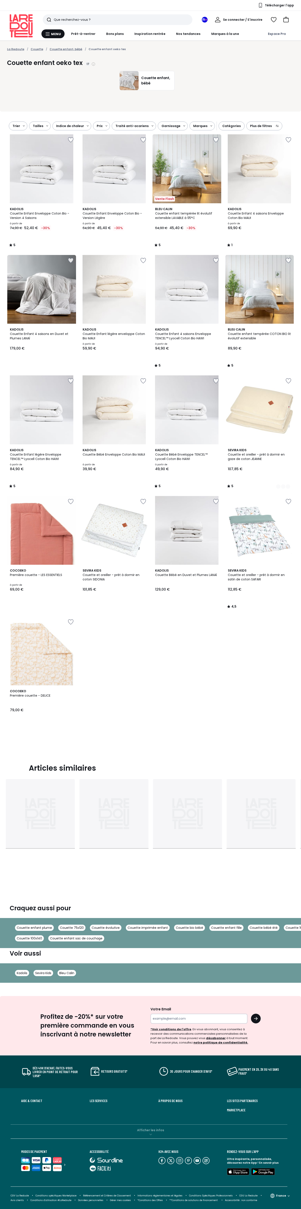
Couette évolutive (106, 928)
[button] (286, 19)
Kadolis (22, 973)
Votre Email (160, 1009)
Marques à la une (225, 34)
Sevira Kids (43, 973)
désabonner (216, 1038)
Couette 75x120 (72, 928)
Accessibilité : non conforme (241, 1200)
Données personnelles (90, 1200)
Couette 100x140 (29, 938)
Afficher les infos (150, 1130)
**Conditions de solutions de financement (193, 1200)
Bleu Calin (66, 973)
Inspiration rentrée (149, 34)
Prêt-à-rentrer (83, 34)
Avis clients (17, 1200)
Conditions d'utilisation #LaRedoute (50, 1200)
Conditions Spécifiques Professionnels (211, 1195)
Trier (16, 126)
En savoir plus (269, 1163)
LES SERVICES (98, 1101)
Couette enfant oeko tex (107, 49)
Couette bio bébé (189, 928)
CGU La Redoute (248, 1195)
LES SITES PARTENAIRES (242, 1101)
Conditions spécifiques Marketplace (55, 1195)
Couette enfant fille (226, 928)
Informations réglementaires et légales (159, 1195)
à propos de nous (170, 1101)
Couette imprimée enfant (148, 928)
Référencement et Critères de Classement (107, 1195)
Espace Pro (277, 34)
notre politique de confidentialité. (220, 1042)
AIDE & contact (31, 1101)
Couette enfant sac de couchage (76, 938)
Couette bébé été (264, 928)
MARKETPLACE (236, 1110)
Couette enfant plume (34, 928)
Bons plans (115, 34)
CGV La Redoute (20, 1195)
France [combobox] (281, 1196)
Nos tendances (188, 34)
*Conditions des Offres (150, 1200)
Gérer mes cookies (120, 1200)
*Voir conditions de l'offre (170, 1029)
